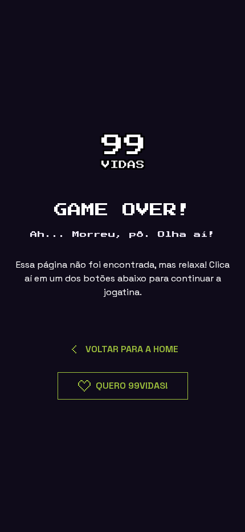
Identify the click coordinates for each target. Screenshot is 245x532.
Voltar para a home (131, 349)
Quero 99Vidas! (132, 386)
